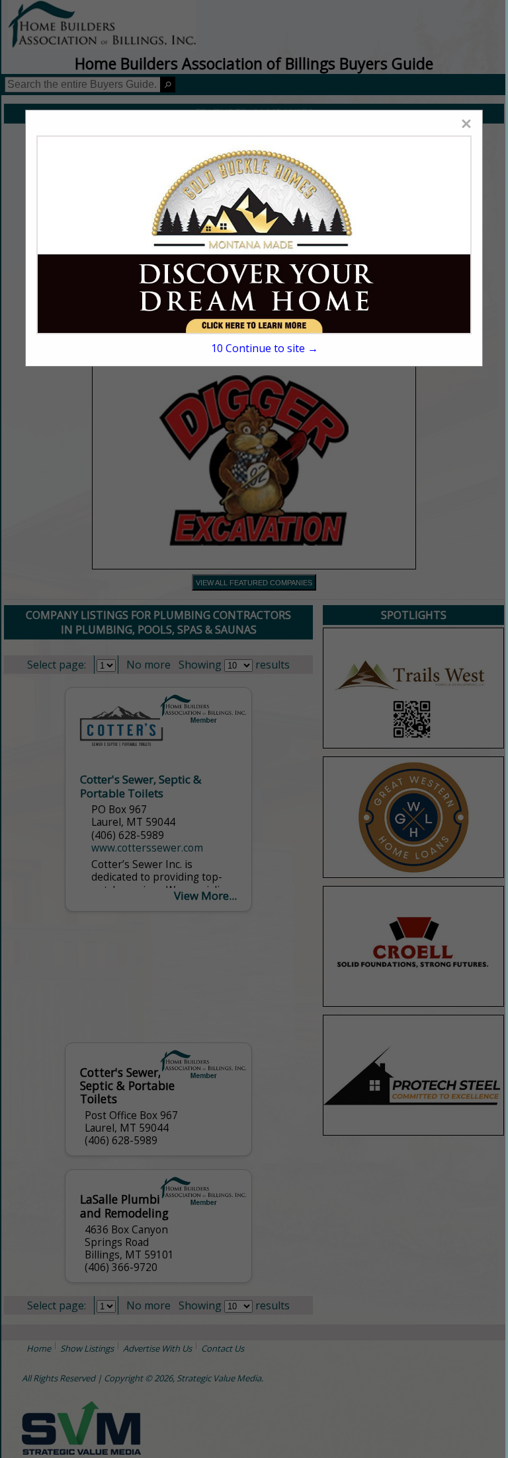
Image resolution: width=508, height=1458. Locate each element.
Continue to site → (264, 348)
